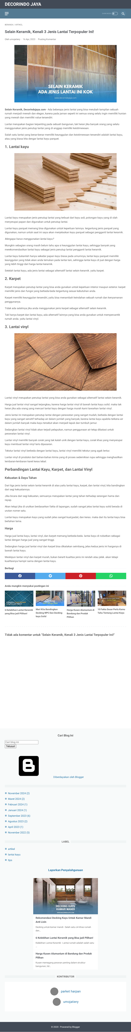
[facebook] (20, 576)
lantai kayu (14, 854)
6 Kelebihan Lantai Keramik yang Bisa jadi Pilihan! (19, 612)
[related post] (19, 599)
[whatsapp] (111, 576)
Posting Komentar (47, 39)
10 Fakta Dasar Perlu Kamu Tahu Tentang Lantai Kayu (111, 611)
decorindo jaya (23, 4)
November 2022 (19, 832)
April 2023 (15, 826)
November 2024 (19, 793)
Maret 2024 (16, 798)
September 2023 (19, 815)
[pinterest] (81, 576)
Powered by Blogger (70, 1027)
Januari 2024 (17, 810)
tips (10, 860)
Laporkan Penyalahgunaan (65, 870)
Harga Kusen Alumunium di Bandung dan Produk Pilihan (80, 613)
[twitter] (50, 576)
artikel (11, 848)
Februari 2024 (17, 804)
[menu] (7, 13)
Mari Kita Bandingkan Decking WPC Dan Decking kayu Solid (49, 613)
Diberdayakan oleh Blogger (68, 777)
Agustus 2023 (17, 821)
